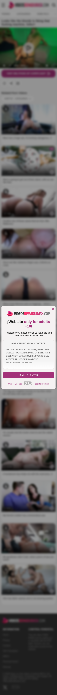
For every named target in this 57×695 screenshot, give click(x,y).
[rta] (28, 385)
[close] (53, 309)
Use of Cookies (15, 384)
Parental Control (41, 384)
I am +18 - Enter (28, 375)
